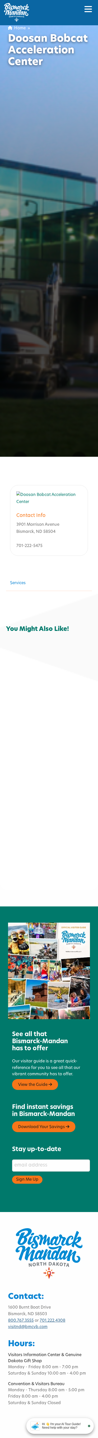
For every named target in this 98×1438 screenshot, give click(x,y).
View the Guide (33, 1085)
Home (19, 28)
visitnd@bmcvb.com (27, 1327)
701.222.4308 (52, 1321)
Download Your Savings (42, 1127)
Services (18, 583)
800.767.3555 (21, 1321)
